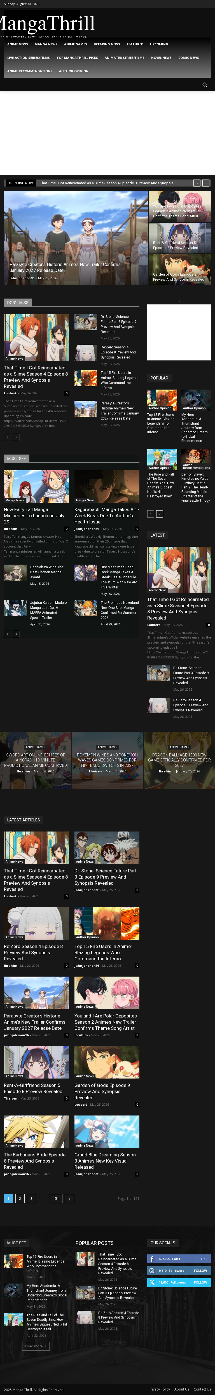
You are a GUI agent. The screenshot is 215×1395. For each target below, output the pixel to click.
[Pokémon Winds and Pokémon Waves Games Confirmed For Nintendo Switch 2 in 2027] (107, 760)
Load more (34, 1346)
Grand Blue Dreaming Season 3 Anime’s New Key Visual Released (105, 1161)
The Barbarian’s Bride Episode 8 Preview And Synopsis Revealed (35, 1161)
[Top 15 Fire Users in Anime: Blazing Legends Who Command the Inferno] (85, 378)
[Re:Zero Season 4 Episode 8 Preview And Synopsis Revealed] (85, 353)
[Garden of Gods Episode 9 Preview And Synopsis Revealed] (180, 269)
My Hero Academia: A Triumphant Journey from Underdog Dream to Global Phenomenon (194, 428)
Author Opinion (160, 408)
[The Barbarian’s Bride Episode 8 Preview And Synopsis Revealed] (36, 1131)
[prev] (196, 183)
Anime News (14, 358)
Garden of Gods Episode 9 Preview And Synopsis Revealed (102, 1091)
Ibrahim (10, 529)
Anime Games (35, 747)
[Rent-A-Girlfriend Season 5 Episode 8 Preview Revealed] (180, 238)
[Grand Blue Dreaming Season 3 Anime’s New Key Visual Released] (106, 1131)
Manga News (15, 500)
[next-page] (16, 437)
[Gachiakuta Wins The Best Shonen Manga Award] (15, 573)
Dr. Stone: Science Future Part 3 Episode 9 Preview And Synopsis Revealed (105, 877)
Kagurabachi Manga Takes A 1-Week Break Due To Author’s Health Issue (106, 516)
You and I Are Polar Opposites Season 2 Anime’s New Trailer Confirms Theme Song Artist (105, 1022)
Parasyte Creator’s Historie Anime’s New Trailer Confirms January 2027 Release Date (35, 1022)
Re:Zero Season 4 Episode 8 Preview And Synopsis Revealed (118, 352)
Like (204, 1259)
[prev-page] (7, 437)
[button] (204, 84)
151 (56, 1198)
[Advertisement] (107, 133)
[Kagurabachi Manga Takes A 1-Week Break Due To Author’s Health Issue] (106, 486)
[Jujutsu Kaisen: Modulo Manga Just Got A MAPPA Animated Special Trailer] (15, 608)
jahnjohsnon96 (22, 278)
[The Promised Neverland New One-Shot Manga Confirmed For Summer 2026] (85, 608)
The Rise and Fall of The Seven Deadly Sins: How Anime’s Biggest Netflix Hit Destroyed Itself (160, 485)
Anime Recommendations (196, 466)
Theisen (10, 1098)
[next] (205, 183)
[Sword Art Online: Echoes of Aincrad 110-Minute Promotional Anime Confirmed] (35, 760)
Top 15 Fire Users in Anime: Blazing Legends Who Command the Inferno (160, 423)
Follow (200, 1270)
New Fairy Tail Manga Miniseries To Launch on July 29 (34, 516)
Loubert (10, 393)
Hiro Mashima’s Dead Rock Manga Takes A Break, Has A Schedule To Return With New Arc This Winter (119, 577)
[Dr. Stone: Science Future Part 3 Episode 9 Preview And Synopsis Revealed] (85, 322)
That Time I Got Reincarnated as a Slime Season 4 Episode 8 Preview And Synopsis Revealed (36, 377)
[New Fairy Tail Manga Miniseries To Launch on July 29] (36, 486)
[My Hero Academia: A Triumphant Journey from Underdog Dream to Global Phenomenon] (196, 400)
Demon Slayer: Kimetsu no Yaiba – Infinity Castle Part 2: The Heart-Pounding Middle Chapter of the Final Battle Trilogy (195, 487)
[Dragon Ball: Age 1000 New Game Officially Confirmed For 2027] (179, 760)
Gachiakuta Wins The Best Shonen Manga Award (46, 572)
